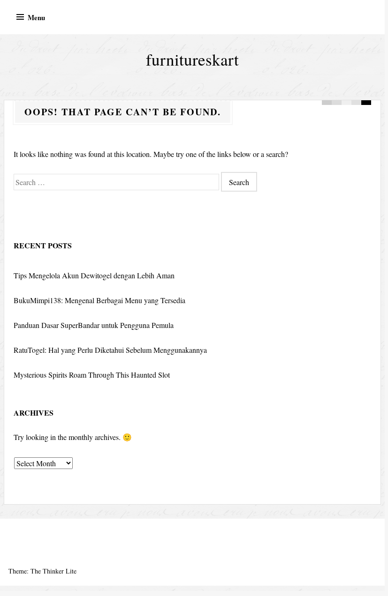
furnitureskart (192, 59)
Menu (36, 17)
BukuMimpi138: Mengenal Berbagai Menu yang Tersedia (99, 300)
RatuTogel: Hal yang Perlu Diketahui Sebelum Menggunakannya (110, 350)
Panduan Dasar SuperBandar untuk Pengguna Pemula (94, 325)
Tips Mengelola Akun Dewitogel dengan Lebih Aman (94, 275)
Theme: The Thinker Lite (42, 570)
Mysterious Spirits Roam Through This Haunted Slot (92, 375)
